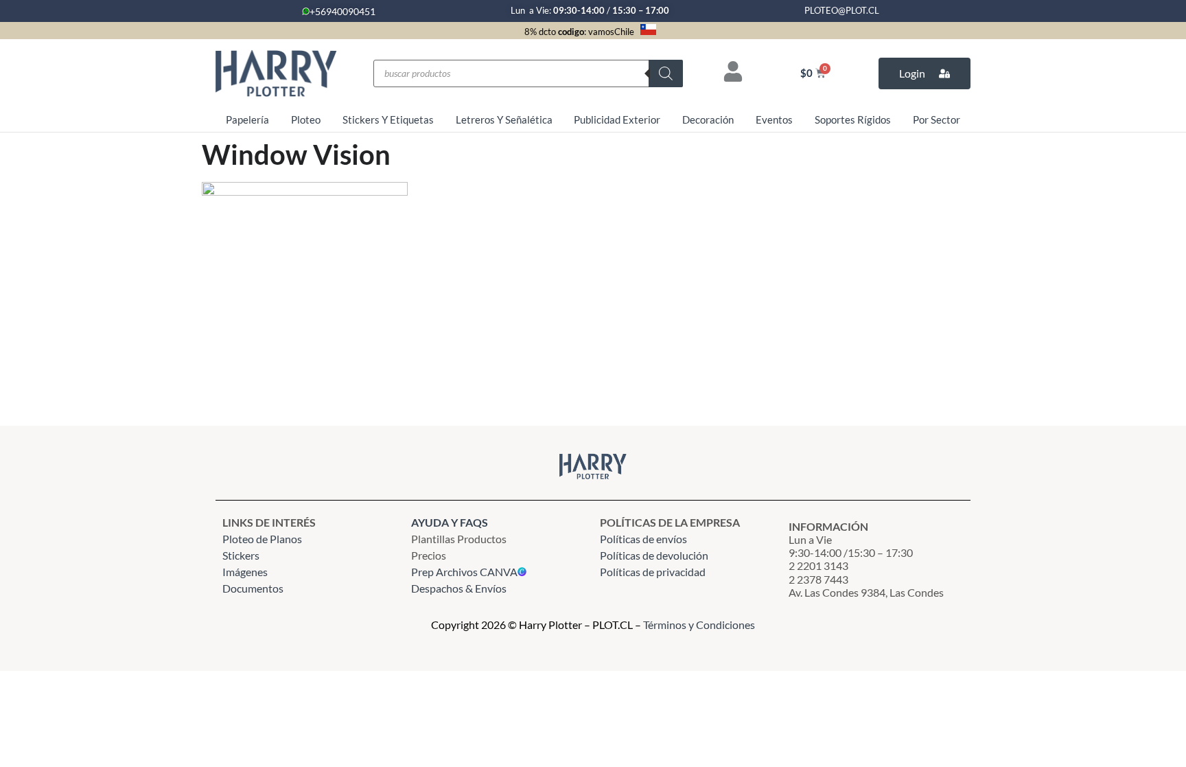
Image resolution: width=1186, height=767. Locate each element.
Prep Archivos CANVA (464, 571)
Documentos (252, 588)
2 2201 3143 (818, 565)
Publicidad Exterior (617, 119)
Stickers (240, 555)
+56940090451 (342, 11)
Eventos (774, 119)
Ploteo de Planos (262, 538)
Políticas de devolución (654, 555)
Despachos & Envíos (459, 588)
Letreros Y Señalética (504, 119)
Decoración (708, 119)
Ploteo (306, 119)
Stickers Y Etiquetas (388, 119)
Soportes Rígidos (853, 119)
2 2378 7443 (818, 579)
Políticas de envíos (643, 538)
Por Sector (936, 119)
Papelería (247, 119)
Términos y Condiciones (699, 624)
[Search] (666, 73)
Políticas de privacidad (654, 571)
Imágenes (245, 571)
